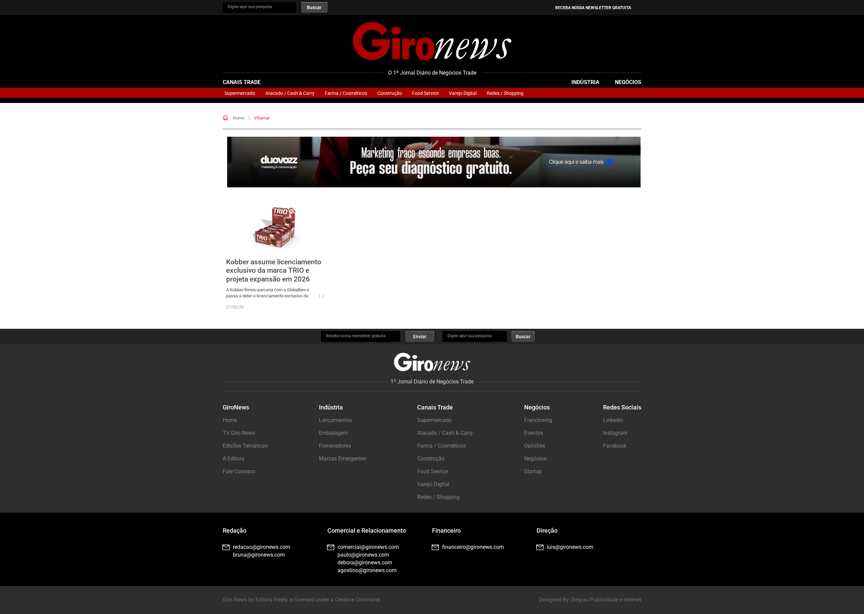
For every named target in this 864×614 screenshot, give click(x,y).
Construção (389, 93)
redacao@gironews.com (261, 547)
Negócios (628, 82)
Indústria (585, 82)
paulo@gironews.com (363, 555)
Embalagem (333, 433)
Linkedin (613, 420)
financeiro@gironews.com (473, 547)
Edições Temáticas (245, 446)
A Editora (233, 458)
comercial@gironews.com (368, 547)
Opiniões (534, 446)
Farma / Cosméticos (346, 93)
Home (238, 118)
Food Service (425, 93)
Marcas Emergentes (342, 458)
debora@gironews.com (365, 562)
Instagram (615, 433)
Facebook (614, 446)
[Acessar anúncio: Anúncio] (434, 162)
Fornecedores (335, 446)
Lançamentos (335, 420)
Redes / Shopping (505, 93)
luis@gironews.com (570, 547)
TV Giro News (239, 433)
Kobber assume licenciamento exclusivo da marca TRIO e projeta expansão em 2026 (273, 270)
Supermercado (239, 93)
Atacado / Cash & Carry (290, 93)
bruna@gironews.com (259, 555)
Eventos (533, 433)
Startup (533, 471)
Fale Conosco (239, 471)
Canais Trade (242, 82)
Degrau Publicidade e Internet (606, 599)
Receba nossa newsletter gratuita (593, 7)
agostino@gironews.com (367, 570)
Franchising (538, 420)
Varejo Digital (463, 93)
